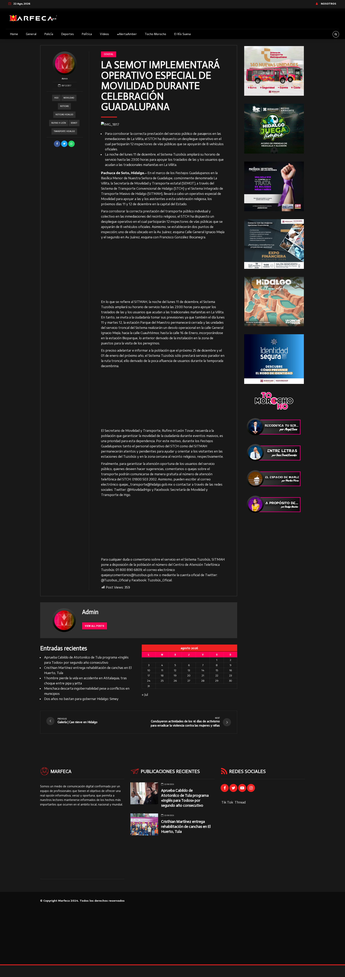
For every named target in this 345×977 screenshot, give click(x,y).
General (31, 34)
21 (203, 675)
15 (217, 670)
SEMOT (74, 123)
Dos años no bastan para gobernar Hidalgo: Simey (81, 699)
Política (87, 34)
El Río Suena (182, 34)
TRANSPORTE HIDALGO (64, 131)
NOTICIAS (64, 106)
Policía (48, 34)
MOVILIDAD (68, 98)
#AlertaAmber (127, 34)
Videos (104, 34)
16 (230, 670)
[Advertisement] (163, 270)
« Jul (145, 695)
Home (14, 34)
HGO (56, 98)
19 (175, 675)
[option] (163, 124)
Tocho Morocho (155, 34)
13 (189, 670)
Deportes (67, 34)
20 (188, 675)
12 (175, 670)
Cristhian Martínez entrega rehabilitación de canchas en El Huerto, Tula (186, 826)
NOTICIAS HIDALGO (64, 114)
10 (148, 670)
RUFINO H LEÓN (58, 123)
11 (162, 670)
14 (202, 670)
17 (149, 675)
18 (162, 675)
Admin (65, 78)
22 (216, 675)
